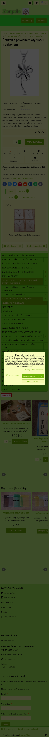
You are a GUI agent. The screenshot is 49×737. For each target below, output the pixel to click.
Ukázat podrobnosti (12, 375)
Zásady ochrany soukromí (34, 370)
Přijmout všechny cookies (32, 376)
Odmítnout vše (32, 381)
